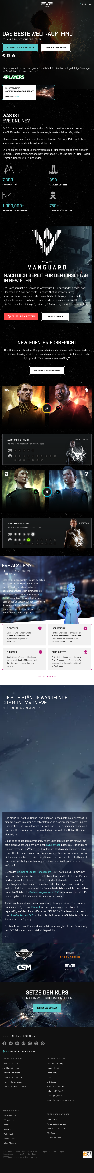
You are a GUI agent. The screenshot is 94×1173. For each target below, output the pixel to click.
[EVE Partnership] (70, 954)
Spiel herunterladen (10, 1068)
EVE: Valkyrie (8, 1120)
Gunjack (5, 1125)
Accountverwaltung (55, 1064)
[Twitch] (23, 1043)
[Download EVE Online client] (13, 56)
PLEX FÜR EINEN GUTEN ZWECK (60, 1100)
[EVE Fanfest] (70, 967)
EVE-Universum (9, 1116)
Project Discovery (9, 1143)
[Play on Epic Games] (8, 56)
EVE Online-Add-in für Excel (14, 1086)
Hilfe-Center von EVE (21, 915)
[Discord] (30, 1043)
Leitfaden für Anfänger (12, 1082)
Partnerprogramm (54, 1096)
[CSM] (24, 967)
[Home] (47, 6)
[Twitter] (11, 1043)
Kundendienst (53, 1068)
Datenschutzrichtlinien (56, 1128)
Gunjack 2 (6, 1129)
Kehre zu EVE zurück (56, 1091)
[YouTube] (17, 1043)
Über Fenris (52, 1119)
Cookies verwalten (54, 1137)
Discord (35, 907)
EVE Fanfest (53, 844)
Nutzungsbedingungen (56, 1124)
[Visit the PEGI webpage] (87, 1154)
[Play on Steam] (3, 56)
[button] (85, 4)
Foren (49, 1077)
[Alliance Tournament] (24, 954)
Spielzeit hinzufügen (11, 1073)
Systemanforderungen (12, 1077)
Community (52, 1073)
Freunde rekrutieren (55, 1086)
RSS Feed (51, 1133)
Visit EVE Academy (47, 676)
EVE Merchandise (9, 1139)
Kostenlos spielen (10, 1064)
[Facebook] (4, 1043)
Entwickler (51, 1082)
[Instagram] (36, 1043)
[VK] (43, 1043)
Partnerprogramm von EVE (44, 892)
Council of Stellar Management (34, 871)
